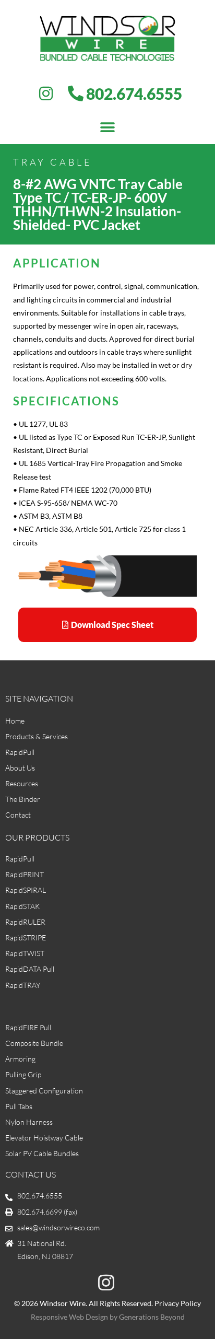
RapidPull (19, 752)
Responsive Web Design (69, 1316)
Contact (18, 814)
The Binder (22, 799)
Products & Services (36, 736)
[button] (108, 127)
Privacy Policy (177, 1303)
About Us (20, 767)
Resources (21, 783)
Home (15, 720)
